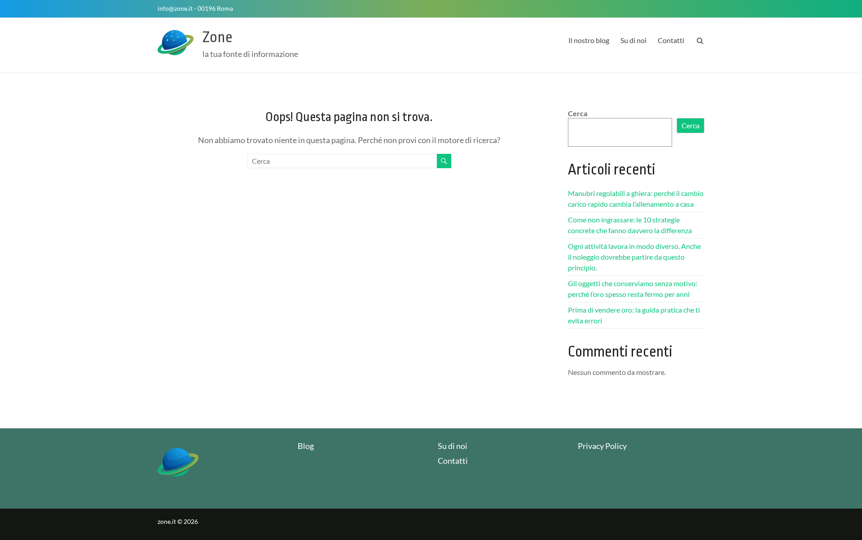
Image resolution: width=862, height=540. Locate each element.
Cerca (577, 113)
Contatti (671, 40)
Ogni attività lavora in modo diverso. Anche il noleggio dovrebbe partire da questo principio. (634, 257)
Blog (306, 446)
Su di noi (633, 40)
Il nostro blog (588, 40)
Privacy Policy (602, 446)
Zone (217, 37)
